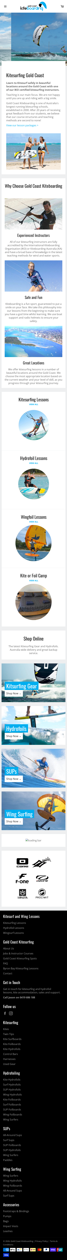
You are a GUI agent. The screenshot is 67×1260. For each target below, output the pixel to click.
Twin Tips (8, 1034)
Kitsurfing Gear (21, 686)
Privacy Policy (41, 1241)
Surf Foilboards (12, 1104)
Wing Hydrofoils (12, 1094)
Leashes (8, 1231)
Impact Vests (10, 1226)
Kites (6, 1029)
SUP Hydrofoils (12, 1089)
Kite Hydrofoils (11, 1049)
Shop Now (24, 55)
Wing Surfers (10, 1119)
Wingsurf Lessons (13, 933)
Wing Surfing (19, 814)
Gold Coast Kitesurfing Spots (20, 958)
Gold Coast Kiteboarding (22, 1241)
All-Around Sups (12, 1135)
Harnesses (9, 1059)
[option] (33, 39)
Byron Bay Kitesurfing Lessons (20, 968)
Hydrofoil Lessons (13, 928)
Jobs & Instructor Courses (18, 953)
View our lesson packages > (22, 125)
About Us (8, 948)
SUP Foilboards (12, 1109)
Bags (6, 1221)
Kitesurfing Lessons (14, 923)
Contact (7, 973)
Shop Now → (13, 693)
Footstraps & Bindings (16, 1211)
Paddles (7, 1160)
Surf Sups (8, 1140)
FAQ (5, 963)
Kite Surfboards (12, 1039)
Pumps (7, 1216)
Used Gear (9, 1064)
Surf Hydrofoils (12, 1084)
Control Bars (10, 1054)
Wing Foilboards (12, 1114)
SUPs (11, 771)
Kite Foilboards (12, 1044)
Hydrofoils (16, 728)
